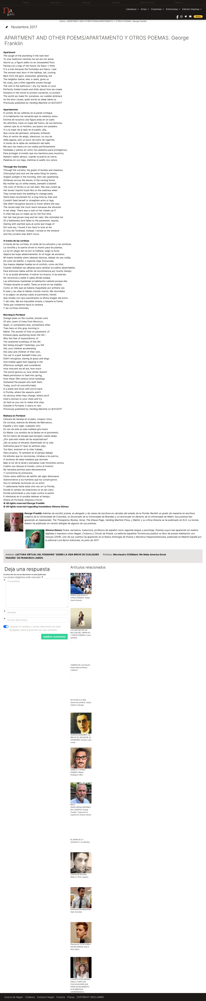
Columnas (156, 9)
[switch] (5, 626)
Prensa (70, 997)
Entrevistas (172, 9)
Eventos (61, 997)
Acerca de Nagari (13, 997)
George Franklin (33, 513)
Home (62, 21)
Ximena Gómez (53, 530)
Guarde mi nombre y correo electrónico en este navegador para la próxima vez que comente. (35, 628)
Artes (144, 9)
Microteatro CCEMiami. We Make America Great (139, 554)
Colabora (30, 997)
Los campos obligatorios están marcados (22, 577)
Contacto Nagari (45, 997)
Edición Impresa (190, 9)
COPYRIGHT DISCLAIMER (90, 997)
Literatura (131, 9)
